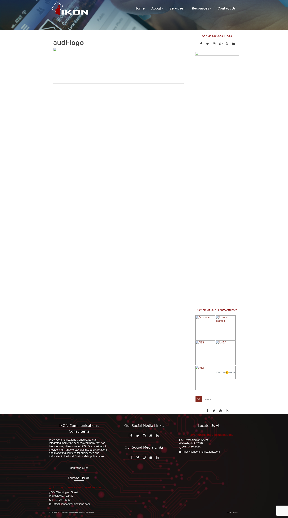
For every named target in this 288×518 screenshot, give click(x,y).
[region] (217, 177)
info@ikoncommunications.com (71, 504)
